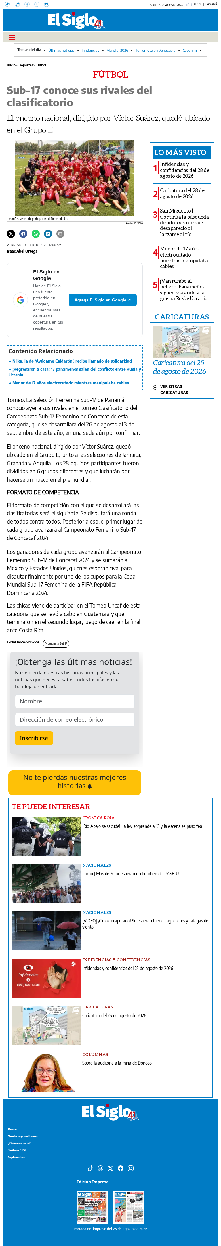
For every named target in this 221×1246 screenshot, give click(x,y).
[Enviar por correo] (60, 233)
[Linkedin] (48, 233)
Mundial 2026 (117, 50)
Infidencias (90, 50)
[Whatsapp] (36, 233)
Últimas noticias (61, 50)
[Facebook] (39, 5)
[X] (29, 5)
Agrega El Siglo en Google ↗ (103, 300)
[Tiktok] (90, 1167)
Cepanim (190, 50)
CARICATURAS (182, 316)
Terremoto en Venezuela (155, 50)
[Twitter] (11, 233)
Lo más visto (180, 152)
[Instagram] (48, 5)
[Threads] (19, 5)
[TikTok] (10, 5)
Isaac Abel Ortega (22, 251)
